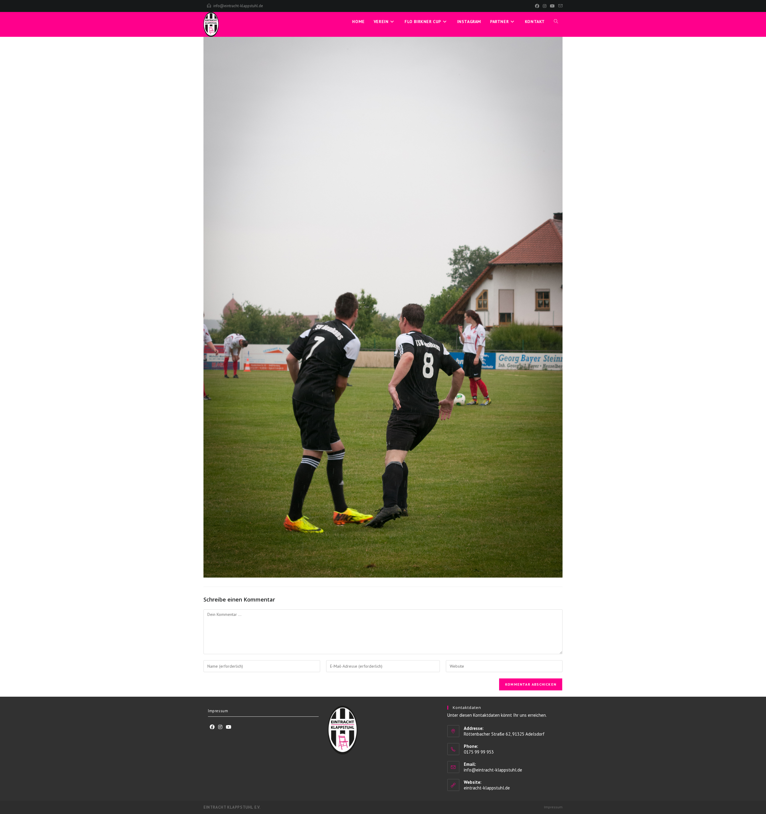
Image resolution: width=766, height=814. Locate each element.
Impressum (218, 710)
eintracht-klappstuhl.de (487, 788)
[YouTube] (552, 6)
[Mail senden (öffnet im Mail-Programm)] (560, 6)
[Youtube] (228, 727)
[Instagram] (544, 6)
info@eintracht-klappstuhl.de (238, 5)
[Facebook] (537, 6)
